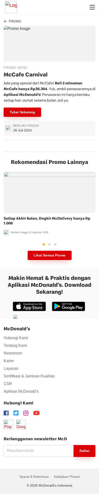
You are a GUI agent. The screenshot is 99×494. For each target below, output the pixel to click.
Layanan (11, 368)
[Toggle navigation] (92, 7)
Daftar (84, 451)
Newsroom (13, 353)
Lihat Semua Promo (50, 255)
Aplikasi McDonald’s (21, 391)
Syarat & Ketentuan (34, 476)
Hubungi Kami (16, 338)
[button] (44, 244)
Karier (9, 361)
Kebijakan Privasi (67, 476)
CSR (8, 384)
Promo (14, 21)
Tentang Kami (15, 345)
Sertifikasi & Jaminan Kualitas (29, 376)
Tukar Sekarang (22, 112)
